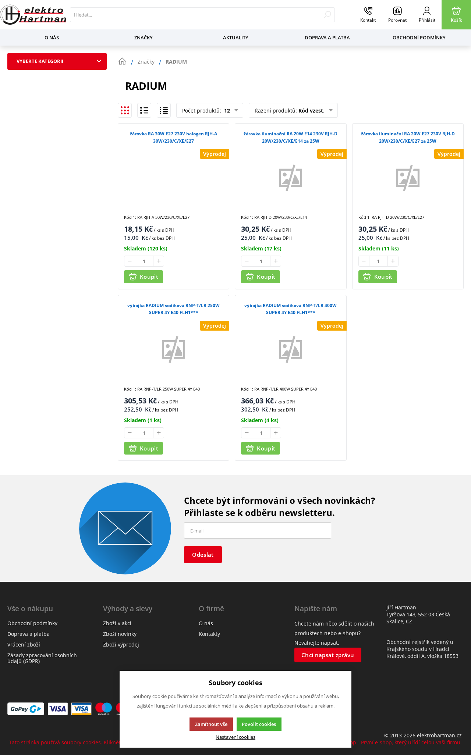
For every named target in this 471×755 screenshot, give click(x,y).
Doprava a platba (327, 37)
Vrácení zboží (23, 644)
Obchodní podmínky (419, 37)
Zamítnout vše (211, 724)
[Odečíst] (129, 261)
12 (226, 110)
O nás (52, 37)
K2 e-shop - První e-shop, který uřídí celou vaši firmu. (397, 742)
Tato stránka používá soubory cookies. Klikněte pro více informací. (90, 742)
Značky (143, 37)
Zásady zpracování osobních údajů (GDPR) (42, 658)
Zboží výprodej (121, 644)
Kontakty (209, 633)
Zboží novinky (120, 633)
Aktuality (235, 37)
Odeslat (202, 554)
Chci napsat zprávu (327, 655)
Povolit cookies (259, 724)
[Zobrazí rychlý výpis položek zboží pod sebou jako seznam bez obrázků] (164, 110)
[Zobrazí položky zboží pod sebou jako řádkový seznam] (144, 110)
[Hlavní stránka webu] (122, 61)
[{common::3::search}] (327, 14)
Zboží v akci (117, 623)
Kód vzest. (311, 110)
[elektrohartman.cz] (33, 14)
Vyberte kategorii (40, 61)
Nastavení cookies (235, 737)
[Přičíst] (158, 261)
